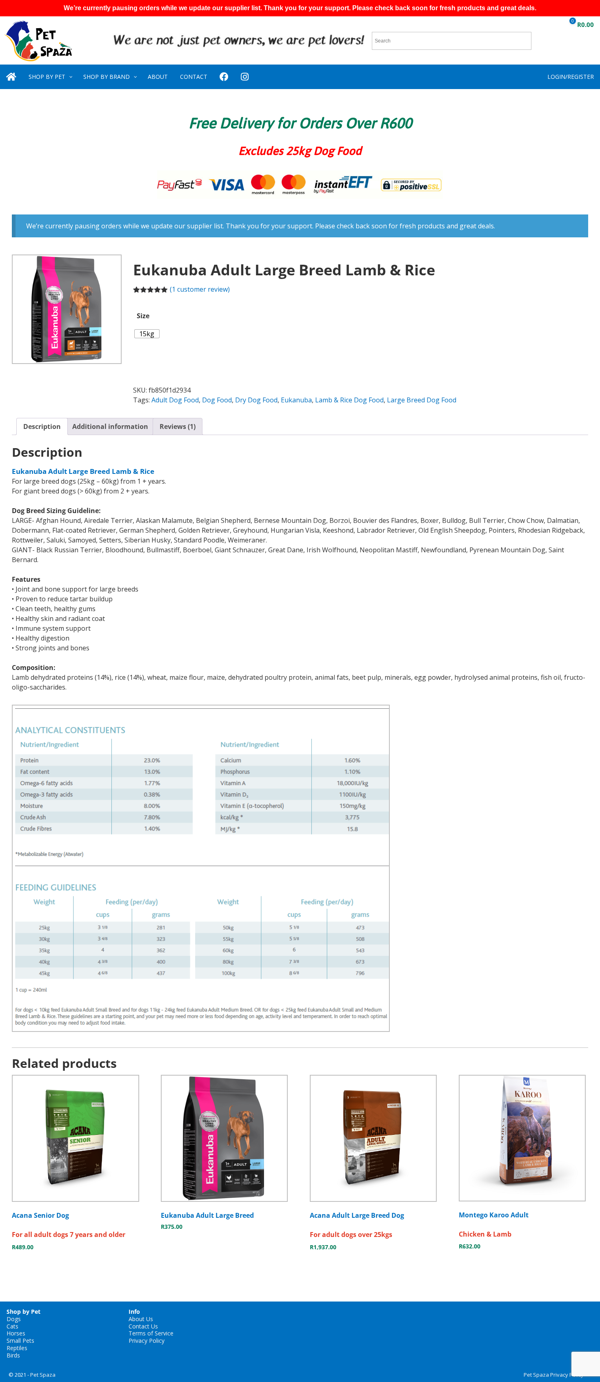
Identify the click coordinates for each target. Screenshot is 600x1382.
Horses (16, 1333)
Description (42, 426)
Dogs (14, 1319)
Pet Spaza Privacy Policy (554, 1374)
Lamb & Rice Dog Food (349, 399)
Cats (12, 1326)
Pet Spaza (43, 1374)
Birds (13, 1355)
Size (143, 315)
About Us (141, 1319)
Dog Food (217, 399)
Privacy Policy (146, 1340)
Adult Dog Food (175, 399)
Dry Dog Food (256, 399)
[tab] (42, 426)
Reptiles (17, 1348)
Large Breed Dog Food (421, 399)
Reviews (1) (178, 426)
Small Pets (20, 1340)
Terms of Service (151, 1333)
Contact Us (143, 1326)
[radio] (147, 334)
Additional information (110, 426)
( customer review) (200, 289)
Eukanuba (296, 399)
